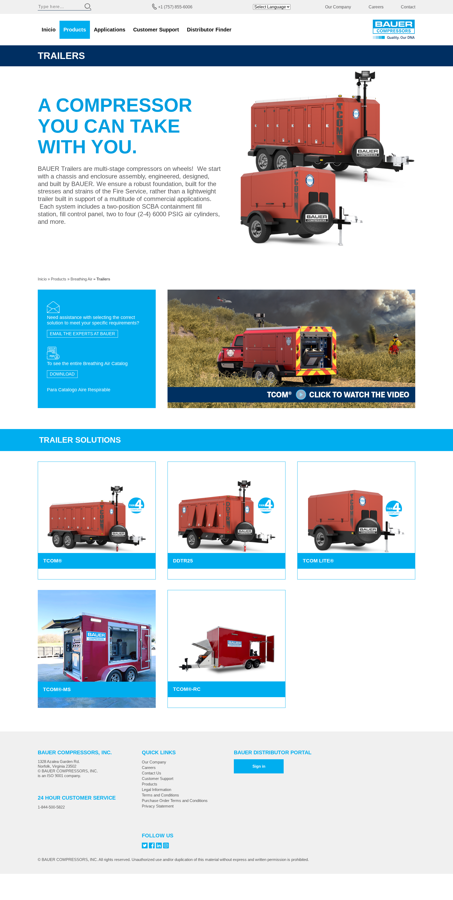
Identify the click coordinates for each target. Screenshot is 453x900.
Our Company (338, 7)
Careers (376, 7)
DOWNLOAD (62, 374)
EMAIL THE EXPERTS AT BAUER (82, 334)
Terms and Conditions (160, 795)
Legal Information (156, 789)
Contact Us (151, 773)
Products (74, 29)
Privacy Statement (158, 806)
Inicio (49, 29)
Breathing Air (81, 279)
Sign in (258, 766)
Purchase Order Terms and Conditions (175, 800)
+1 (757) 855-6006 (175, 7)
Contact (408, 7)
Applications (109, 29)
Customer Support (156, 29)
